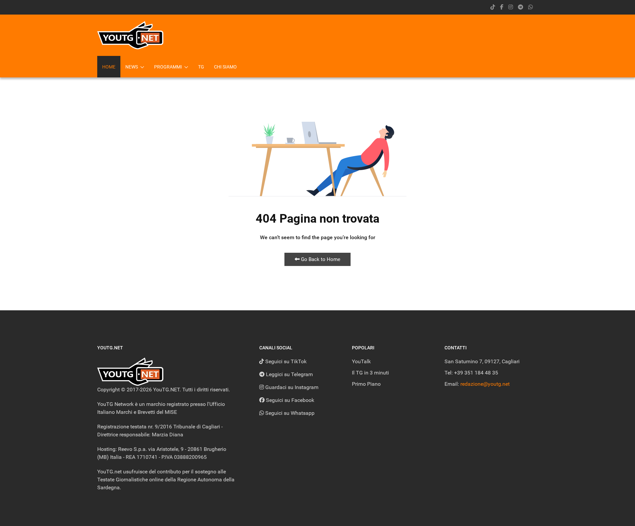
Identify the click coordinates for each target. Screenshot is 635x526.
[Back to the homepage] (130, 35)
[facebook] (501, 7)
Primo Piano (366, 384)
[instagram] (510, 7)
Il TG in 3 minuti (370, 373)
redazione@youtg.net (485, 384)
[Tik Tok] (492, 7)
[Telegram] (520, 7)
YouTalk (361, 361)
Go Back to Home (320, 259)
